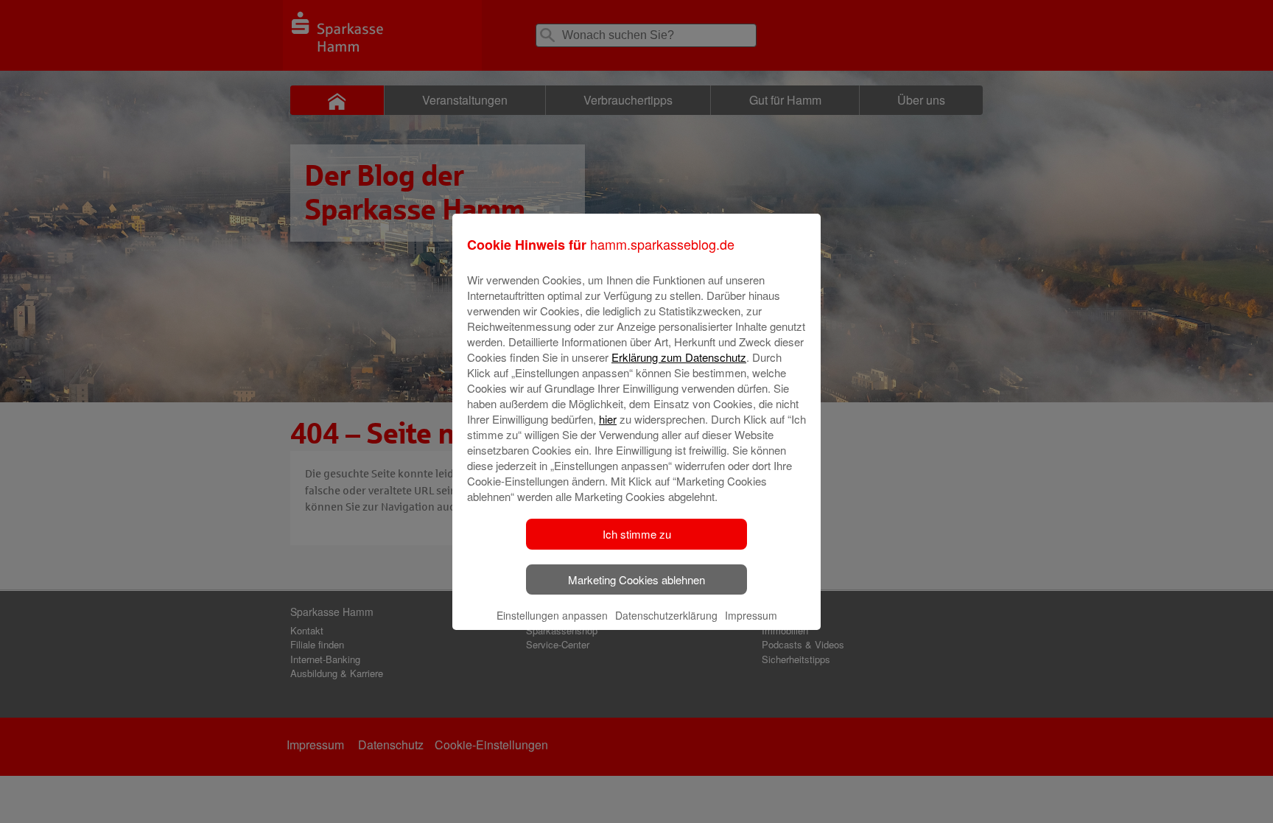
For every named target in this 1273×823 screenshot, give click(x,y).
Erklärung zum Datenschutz (678, 357)
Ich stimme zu (637, 534)
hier (608, 419)
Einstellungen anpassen (552, 615)
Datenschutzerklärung (666, 615)
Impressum (751, 615)
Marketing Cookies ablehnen (636, 579)
